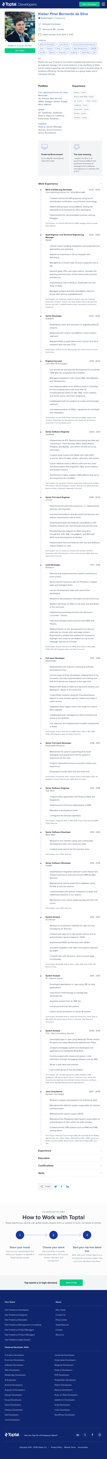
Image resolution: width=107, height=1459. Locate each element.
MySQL (93, 48)
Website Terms (70, 1447)
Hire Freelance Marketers (16, 1319)
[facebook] (62, 1186)
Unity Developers (62, 1409)
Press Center (61, 1319)
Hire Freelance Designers (16, 1314)
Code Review (63, 44)
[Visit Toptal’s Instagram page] (99, 1434)
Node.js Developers (63, 1369)
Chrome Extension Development (84, 44)
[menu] (103, 4)
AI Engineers (10, 1379)
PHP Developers (62, 1374)
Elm (94, 52)
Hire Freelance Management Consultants (23, 1324)
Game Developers (13, 1404)
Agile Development (80, 48)
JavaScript (73, 52)
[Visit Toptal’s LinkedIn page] (77, 1434)
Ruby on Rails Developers (66, 1394)
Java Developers (12, 1419)
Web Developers (12, 1369)
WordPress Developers (65, 1414)
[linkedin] (68, 1186)
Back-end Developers (47, 44)
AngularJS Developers (15, 1389)
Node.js (50, 48)
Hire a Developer (89, 4)
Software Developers (14, 1364)
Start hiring (71, 1282)
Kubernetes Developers (65, 1360)
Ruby (58, 48)
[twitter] (56, 1186)
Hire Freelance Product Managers (20, 1334)
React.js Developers (63, 1389)
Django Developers (13, 1394)
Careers (59, 1329)
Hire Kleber (20, 50)
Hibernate (62, 52)
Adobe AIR (85, 52)
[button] (70, 183)
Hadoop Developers (14, 1409)
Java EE (42, 52)
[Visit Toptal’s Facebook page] (92, 1434)
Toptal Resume (62, 1324)
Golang (67, 48)
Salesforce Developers (65, 1399)
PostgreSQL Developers (65, 1379)
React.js (52, 52)
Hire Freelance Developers (17, 1309)
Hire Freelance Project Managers (19, 1329)
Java (41, 48)
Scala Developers (62, 1404)
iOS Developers (12, 1414)
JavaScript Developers (65, 1355)
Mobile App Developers (15, 1374)
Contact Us (60, 1314)
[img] (51, 18)
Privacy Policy (56, 1447)
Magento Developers (64, 1364)
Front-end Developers (14, 1360)
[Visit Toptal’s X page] (85, 1434)
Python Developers (63, 1384)
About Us (60, 1334)
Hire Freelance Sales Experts (17, 1339)
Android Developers (14, 1384)
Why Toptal (60, 1309)
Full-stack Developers (14, 1355)
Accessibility (83, 1447)
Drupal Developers (13, 1399)
